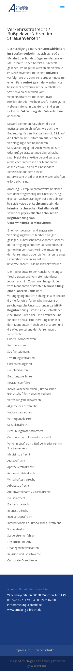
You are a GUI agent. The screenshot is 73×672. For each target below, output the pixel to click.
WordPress (38, 666)
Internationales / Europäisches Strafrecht (34, 523)
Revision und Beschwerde (24, 554)
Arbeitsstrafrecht (18, 485)
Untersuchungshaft (19, 364)
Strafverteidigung (18, 351)
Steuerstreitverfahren (21, 535)
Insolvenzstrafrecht (19, 517)
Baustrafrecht (16, 498)
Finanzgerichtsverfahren (23, 548)
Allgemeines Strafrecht (22, 406)
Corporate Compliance (22, 560)
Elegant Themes (38, 661)
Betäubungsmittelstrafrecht (25, 431)
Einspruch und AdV (19, 542)
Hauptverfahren (17, 370)
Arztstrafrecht (16, 461)
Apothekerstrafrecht (20, 467)
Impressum (22, 650)
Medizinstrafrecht (18, 454)
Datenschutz (45, 650)
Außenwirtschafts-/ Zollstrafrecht (29, 492)
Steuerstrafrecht (18, 529)
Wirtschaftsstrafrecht (21, 479)
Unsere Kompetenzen (21, 339)
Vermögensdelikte (19, 419)
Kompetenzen (16, 345)
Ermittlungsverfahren (21, 358)
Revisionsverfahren (19, 383)
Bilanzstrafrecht (17, 510)
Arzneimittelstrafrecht (21, 473)
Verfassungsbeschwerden (24, 400)
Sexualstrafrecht (18, 425)
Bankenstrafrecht (18, 504)
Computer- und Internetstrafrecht (29, 437)
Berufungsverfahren (20, 376)
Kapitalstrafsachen (19, 412)
